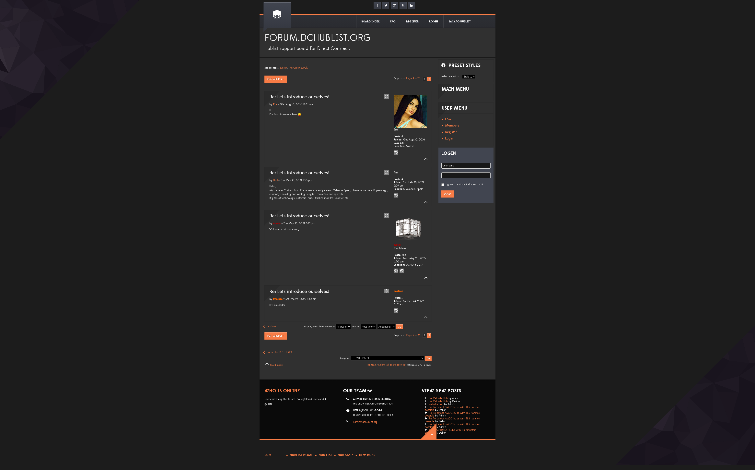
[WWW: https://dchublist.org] (402, 271)
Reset (267, 455)
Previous (271, 326)
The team (371, 364)
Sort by (356, 326)
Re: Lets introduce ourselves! (299, 97)
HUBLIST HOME (301, 455)
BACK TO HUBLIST (459, 21)
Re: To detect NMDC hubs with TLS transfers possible (453, 408)
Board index (276, 365)
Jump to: (344, 358)
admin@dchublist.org (365, 422)
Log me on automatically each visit (464, 184)
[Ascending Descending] (390, 326)
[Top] (425, 159)
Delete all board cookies (391, 364)
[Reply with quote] (387, 96)
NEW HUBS (367, 455)
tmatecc (278, 299)
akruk (304, 68)
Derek (283, 68)
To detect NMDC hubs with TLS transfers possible (450, 431)
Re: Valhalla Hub (438, 398)
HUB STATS (345, 455)
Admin (277, 223)
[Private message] (396, 152)
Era (275, 104)
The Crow (294, 68)
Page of (413, 78)
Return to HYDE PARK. (280, 352)
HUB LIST (325, 455)
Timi (275, 180)
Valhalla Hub (436, 404)
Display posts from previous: (319, 326)
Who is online (282, 391)
